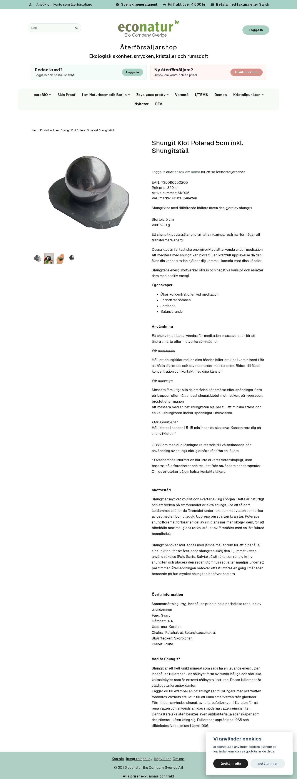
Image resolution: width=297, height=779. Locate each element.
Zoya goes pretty (150, 95)
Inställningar (267, 764)
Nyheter (142, 104)
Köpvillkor (162, 759)
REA (158, 104)
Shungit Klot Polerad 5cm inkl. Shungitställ (88, 130)
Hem (36, 130)
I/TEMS (201, 95)
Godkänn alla (230, 764)
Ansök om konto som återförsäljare (64, 4)
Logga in (256, 30)
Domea (221, 95)
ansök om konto (187, 172)
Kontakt (118, 759)
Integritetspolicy (139, 759)
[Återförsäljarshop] (148, 29)
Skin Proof (66, 95)
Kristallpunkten (246, 95)
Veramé (182, 95)
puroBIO (41, 95)
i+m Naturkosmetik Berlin (104, 95)
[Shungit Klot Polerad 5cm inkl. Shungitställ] (88, 195)
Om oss (179, 759)
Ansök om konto (247, 72)
